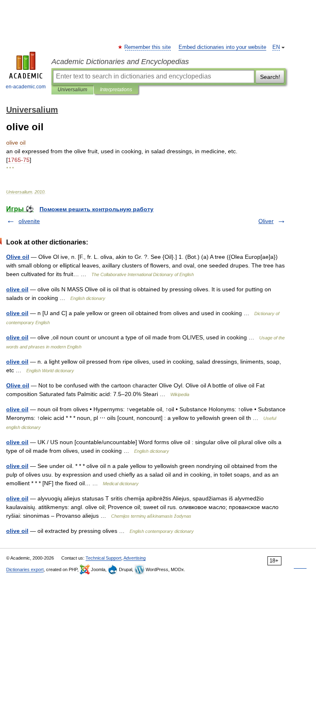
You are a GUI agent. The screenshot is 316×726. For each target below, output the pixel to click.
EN (276, 47)
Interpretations (116, 89)
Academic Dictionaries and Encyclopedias (120, 62)
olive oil (17, 289)
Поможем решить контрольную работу (96, 209)
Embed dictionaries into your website (222, 47)
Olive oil (17, 257)
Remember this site (148, 47)
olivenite (29, 221)
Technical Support (103, 557)
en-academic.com (26, 87)
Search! (270, 77)
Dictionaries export (25, 569)
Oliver (266, 221)
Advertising (134, 557)
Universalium (72, 89)
